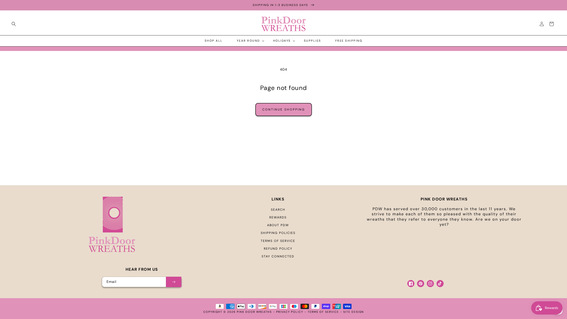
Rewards (278, 217)
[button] (14, 24)
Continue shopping (283, 109)
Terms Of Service (323, 312)
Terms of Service (278, 241)
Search (278, 210)
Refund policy (278, 249)
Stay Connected (278, 256)
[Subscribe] (173, 282)
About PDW (278, 225)
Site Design (353, 312)
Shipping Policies (278, 233)
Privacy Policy (289, 312)
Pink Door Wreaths (254, 312)
